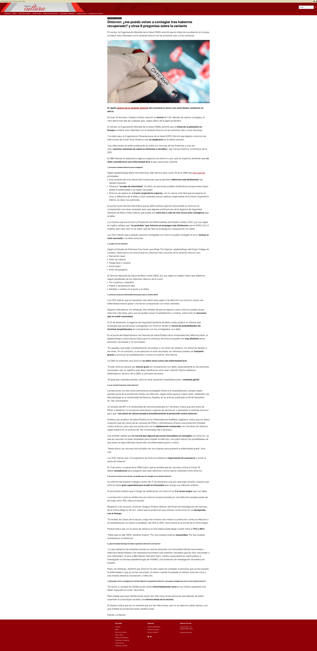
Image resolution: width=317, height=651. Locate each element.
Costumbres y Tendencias (114, 18)
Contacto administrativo (154, 627)
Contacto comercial (153, 632)
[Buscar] (315, 7)
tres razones (198, 173)
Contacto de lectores (153, 629)
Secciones (118, 623)
